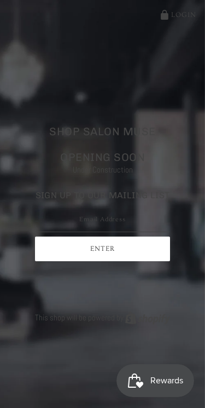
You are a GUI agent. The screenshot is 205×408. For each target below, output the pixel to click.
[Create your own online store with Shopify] (147, 317)
